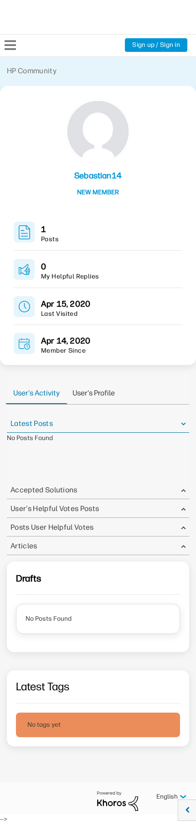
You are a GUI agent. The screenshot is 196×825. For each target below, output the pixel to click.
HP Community (32, 70)
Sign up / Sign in (156, 45)
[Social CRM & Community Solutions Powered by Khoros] (117, 801)
